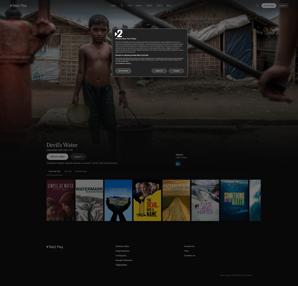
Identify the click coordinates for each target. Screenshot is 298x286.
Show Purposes (123, 71)
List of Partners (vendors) (123, 63)
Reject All (159, 71)
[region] (150, 53)
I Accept (176, 71)
